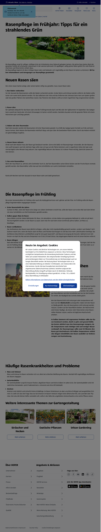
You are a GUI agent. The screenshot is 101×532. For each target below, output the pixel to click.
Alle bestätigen (68, 285)
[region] (51, 266)
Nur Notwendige (51, 285)
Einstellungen (33, 285)
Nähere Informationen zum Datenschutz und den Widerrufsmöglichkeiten (50, 280)
